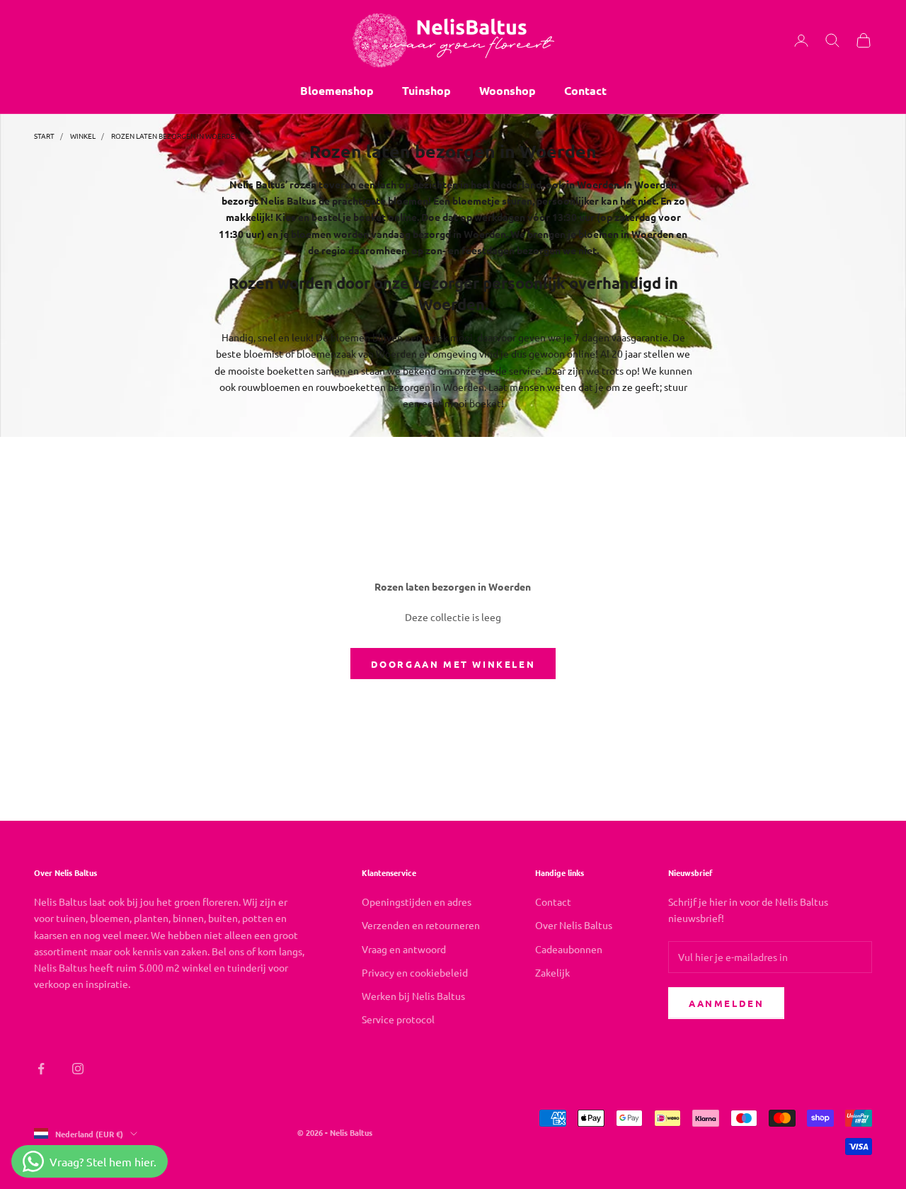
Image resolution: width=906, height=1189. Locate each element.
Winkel (83, 135)
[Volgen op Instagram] (78, 1069)
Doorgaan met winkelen (453, 664)
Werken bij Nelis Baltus (413, 995)
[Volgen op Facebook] (41, 1069)
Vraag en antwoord (404, 949)
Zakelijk (552, 972)
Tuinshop (426, 90)
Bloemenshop (337, 90)
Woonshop (507, 90)
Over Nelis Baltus (573, 924)
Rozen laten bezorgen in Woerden (175, 135)
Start (44, 135)
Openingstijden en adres (416, 901)
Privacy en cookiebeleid (415, 972)
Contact (585, 90)
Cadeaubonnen (568, 949)
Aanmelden (726, 1003)
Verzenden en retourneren (421, 924)
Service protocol (398, 1019)
